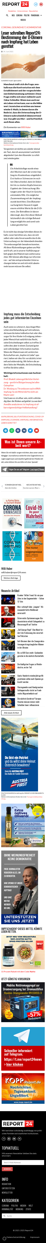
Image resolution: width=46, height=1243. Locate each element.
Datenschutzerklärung (16, 1237)
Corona (19, 15)
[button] (7, 15)
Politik (27, 15)
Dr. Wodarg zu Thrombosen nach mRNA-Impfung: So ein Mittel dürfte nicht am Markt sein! (22, 391)
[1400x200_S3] (23, 136)
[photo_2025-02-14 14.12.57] (19, 923)
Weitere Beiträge (11, 578)
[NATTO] (23, 968)
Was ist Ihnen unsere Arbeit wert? (23, 443)
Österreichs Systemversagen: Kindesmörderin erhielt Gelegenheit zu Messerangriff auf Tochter (30, 621)
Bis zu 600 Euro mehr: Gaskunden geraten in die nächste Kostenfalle (30, 654)
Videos (23, 19)
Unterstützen (22, 11)
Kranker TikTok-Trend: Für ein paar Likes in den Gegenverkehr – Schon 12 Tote (30, 598)
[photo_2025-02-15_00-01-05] (23, 846)
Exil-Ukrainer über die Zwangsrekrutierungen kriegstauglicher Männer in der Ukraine (31, 644)
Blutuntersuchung (24, 416)
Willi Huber (26, 127)
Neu (13, 15)
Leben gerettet (9, 423)
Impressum (34, 1237)
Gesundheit (19, 27)
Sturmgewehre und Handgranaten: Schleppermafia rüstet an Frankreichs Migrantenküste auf (30, 690)
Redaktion (12, 11)
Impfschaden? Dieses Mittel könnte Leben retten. (21, 930)
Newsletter (33, 11)
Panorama (35, 15)
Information (35, 420)
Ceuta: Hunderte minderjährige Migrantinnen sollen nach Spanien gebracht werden (30, 678)
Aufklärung (7, 416)
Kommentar (33, 27)
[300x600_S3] (19, 790)
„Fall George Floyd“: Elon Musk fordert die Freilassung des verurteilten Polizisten (30, 633)
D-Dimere (15, 420)
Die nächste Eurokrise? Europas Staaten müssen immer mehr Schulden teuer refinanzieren (29, 701)
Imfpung (24, 420)
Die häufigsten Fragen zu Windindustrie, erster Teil (29, 666)
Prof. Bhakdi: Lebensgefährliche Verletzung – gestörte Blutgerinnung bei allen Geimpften (21, 382)
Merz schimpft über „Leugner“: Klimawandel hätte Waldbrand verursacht (30, 610)
